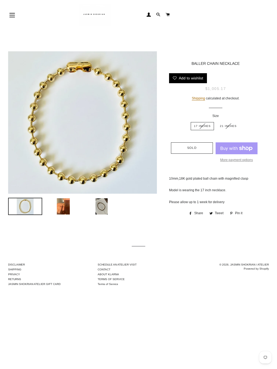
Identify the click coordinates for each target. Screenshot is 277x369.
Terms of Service (108, 284)
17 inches (202, 126)
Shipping (198, 98)
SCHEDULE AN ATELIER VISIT (117, 264)
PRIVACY (14, 274)
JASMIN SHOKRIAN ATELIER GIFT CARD (34, 284)
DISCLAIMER (16, 264)
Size (215, 116)
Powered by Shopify (256, 268)
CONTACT (104, 269)
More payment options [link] (236, 160)
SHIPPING (14, 269)
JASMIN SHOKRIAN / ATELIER (249, 264)
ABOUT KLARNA (108, 274)
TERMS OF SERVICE (111, 279)
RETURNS (14, 279)
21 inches (228, 126)
